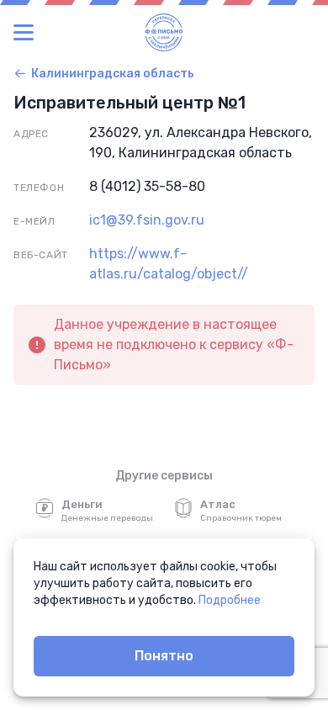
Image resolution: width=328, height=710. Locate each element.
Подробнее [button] (229, 600)
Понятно (164, 656)
